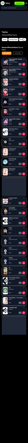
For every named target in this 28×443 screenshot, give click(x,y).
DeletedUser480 (13, 239)
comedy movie (13, 39)
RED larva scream (13, 218)
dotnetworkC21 (13, 72)
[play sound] (5, 62)
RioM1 (10, 299)
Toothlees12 (12, 279)
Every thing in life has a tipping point (15, 70)
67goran (11, 309)
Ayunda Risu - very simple (16, 297)
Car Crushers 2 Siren (14, 277)
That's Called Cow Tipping (15, 99)
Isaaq (10, 121)
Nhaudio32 (11, 130)
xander (10, 110)
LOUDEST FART (13, 307)
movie (21, 39)
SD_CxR (11, 90)
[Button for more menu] (24, 59)
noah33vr (11, 289)
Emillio (10, 199)
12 (20, 94)
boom (10, 247)
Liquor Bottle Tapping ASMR (14, 119)
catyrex (11, 80)
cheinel (11, 219)
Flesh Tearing (12, 158)
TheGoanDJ (12, 100)
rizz (10, 238)
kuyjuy (10, 229)
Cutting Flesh (12, 149)
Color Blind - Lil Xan (14, 109)
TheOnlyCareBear (13, 62)
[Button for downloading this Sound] (23, 64)
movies (5, 39)
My (9, 267)
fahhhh (11, 257)
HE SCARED (12, 208)
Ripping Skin (12, 168)
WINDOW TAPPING (13, 79)
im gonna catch (13, 198)
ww (10, 287)
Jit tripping (12, 89)
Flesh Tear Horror (13, 129)
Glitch (10, 228)
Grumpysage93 (13, 209)
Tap (10, 139)
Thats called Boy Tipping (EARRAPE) (15, 60)
